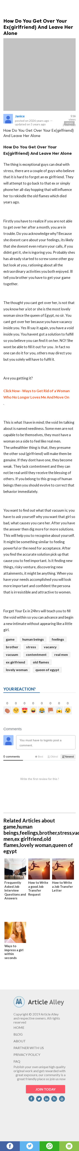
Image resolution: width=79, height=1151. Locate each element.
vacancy (50, 647)
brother (12, 647)
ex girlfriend (15, 662)
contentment (36, 654)
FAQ (16, 1061)
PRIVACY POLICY (26, 1054)
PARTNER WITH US (28, 1048)
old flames (41, 662)
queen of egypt (47, 670)
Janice (20, 116)
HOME (18, 1027)
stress (31, 647)
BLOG (18, 1034)
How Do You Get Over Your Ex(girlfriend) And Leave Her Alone (38, 27)
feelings (58, 639)
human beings (33, 639)
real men (61, 654)
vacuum (12, 654)
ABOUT (19, 1041)
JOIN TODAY (45, 1089)
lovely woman (17, 670)
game (10, 639)
